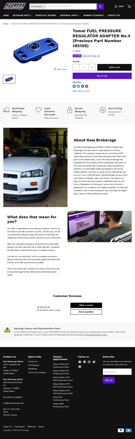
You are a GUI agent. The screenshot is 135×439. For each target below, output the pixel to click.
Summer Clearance (93, 15)
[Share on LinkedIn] (82, 86)
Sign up (109, 380)
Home (6, 15)
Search (41, 427)
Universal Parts (69, 15)
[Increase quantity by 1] (92, 67)
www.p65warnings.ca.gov (96, 335)
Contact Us (114, 15)
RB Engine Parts (21, 15)
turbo (81, 193)
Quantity (76, 61)
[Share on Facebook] (74, 86)
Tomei (77, 51)
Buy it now (102, 76)
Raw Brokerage (16, 272)
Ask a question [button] (86, 312)
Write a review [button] (86, 305)
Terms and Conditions (37, 372)
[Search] (100, 6)
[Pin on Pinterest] (86, 86)
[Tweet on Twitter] (78, 86)
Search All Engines (45, 15)
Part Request (33, 365)
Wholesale (32, 369)
